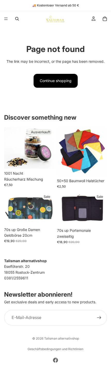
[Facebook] (55, 360)
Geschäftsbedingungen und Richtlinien (55, 349)
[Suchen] (17, 18)
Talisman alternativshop (61, 338)
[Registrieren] (99, 317)
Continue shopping (56, 80)
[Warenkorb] (104, 18)
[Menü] (6, 19)
